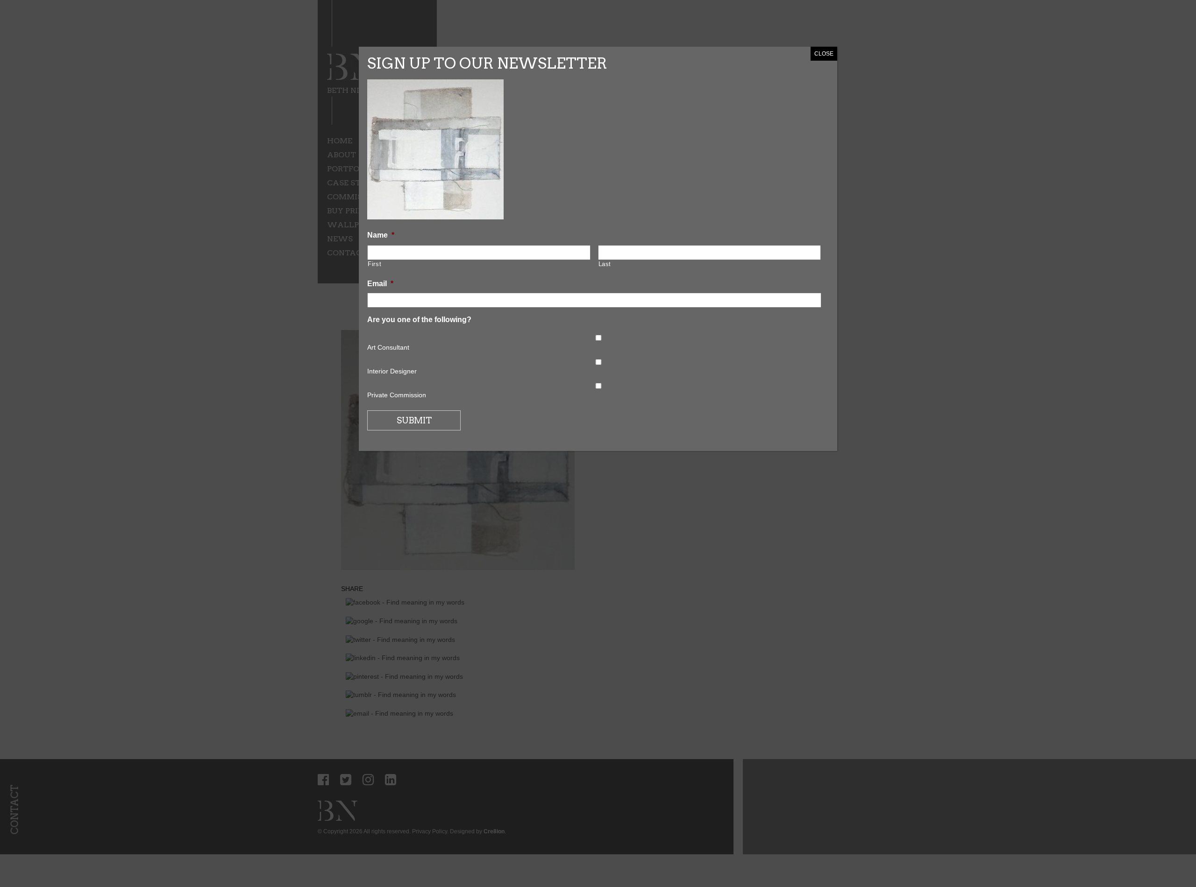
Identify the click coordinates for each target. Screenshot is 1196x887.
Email (380, 284)
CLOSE (823, 53)
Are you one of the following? (419, 320)
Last (605, 264)
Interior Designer (392, 371)
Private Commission (396, 395)
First (374, 264)
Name (380, 235)
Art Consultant (388, 347)
